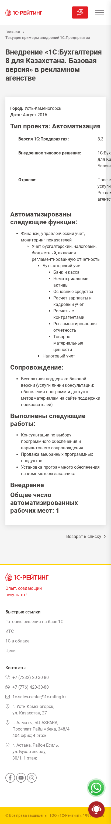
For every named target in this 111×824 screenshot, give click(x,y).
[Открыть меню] (99, 12)
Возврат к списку (84, 536)
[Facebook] (10, 779)
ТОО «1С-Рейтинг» (65, 815)
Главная (12, 32)
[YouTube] (21, 779)
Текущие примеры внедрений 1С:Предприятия (47, 37)
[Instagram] (32, 779)
